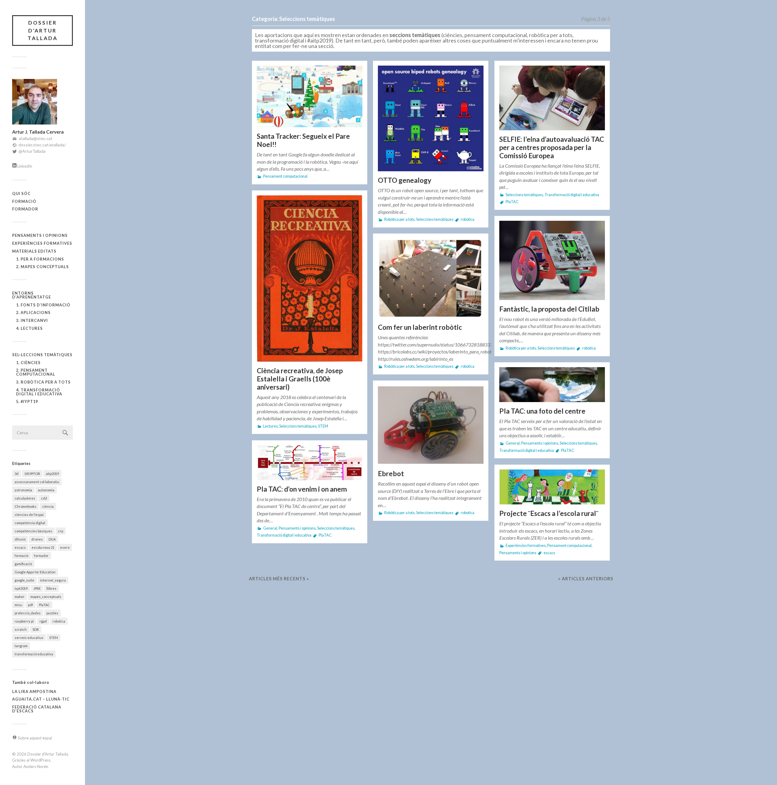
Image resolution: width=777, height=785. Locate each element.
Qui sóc (21, 193)
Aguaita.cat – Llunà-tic (41, 699)
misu (18, 605)
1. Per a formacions (40, 259)
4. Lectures (29, 328)
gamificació (23, 564)
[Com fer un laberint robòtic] (431, 278)
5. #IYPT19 (27, 401)
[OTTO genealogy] (431, 119)
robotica (59, 621)
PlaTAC (44, 605)
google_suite (24, 580)
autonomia (46, 490)
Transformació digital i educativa (572, 195)
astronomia (23, 490)
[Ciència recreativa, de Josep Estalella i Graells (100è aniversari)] (309, 278)
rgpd (43, 621)
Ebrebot (391, 473)
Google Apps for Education (35, 572)
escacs (20, 547)
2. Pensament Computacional (35, 372)
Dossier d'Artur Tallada (43, 30)
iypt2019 (21, 588)
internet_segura (53, 580)
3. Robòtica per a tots (43, 382)
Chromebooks (25, 506)
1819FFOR (32, 474)
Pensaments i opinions (40, 235)
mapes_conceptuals (45, 597)
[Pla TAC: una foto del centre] (552, 384)
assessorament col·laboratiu (37, 482)
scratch (21, 629)
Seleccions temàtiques (434, 219)
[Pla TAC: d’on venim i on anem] (309, 462)
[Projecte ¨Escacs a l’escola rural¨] (552, 487)
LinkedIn (24, 166)
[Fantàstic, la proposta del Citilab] (552, 260)
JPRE (37, 588)
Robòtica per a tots (399, 219)
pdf (30, 605)
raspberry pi (24, 621)
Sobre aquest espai (35, 738)
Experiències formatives (42, 243)
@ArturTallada (32, 151)
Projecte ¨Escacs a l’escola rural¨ (548, 513)
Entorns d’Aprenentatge (31, 295)
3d (17, 474)
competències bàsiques (33, 531)
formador (41, 556)
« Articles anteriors (585, 578)
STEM (53, 638)
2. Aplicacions (33, 312)
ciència (48, 506)
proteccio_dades (28, 613)
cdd (44, 498)
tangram (21, 646)
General (513, 443)
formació (21, 556)
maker (20, 597)
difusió (20, 539)
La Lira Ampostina (34, 691)
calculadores (25, 498)
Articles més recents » (279, 578)
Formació (24, 201)
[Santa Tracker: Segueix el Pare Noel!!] (309, 96)
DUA (52, 539)
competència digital (30, 523)
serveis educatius (29, 638)
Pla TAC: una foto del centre (542, 411)
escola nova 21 (43, 547)
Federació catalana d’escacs (36, 709)
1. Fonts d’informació (43, 304)
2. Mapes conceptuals (42, 266)
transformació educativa (34, 654)
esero (65, 547)
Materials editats (34, 251)
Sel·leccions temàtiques (42, 354)
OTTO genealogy (404, 180)
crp (60, 531)
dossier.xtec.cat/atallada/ (42, 144)
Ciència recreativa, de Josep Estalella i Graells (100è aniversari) (300, 379)
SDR (35, 629)
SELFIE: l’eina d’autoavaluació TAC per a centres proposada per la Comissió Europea (551, 147)
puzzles (52, 613)
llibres (51, 588)
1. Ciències (28, 362)
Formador (25, 208)
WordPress (40, 760)
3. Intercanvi (32, 320)
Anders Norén (35, 766)
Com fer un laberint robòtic (420, 327)
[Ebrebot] (431, 425)
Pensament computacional (285, 176)
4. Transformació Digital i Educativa (39, 391)
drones (37, 539)
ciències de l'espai (29, 515)
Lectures (270, 426)
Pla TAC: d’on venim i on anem (302, 489)
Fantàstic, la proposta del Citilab (549, 309)
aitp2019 (52, 474)
